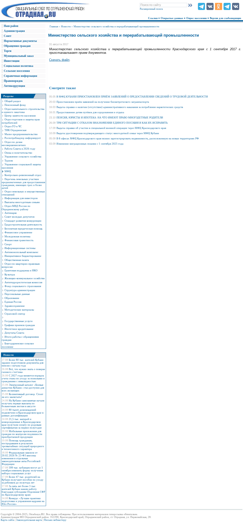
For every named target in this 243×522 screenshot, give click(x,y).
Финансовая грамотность (19, 240)
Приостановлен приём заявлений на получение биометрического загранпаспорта (102, 101)
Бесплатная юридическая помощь (23, 228)
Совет (7, 36)
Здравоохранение (15, 305)
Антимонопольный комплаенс (21, 252)
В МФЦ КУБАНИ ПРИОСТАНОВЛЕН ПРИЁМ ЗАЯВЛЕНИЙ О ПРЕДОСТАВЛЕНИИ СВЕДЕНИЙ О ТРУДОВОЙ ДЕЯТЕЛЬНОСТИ (132, 96)
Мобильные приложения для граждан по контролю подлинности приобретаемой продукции (22, 434)
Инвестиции (11, 61)
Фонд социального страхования (23, 286)
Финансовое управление (18, 232)
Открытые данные (172, 18)
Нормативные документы (20, 41)
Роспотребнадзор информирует (23, 138)
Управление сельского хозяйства (23, 156)
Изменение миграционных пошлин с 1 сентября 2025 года (89, 143)
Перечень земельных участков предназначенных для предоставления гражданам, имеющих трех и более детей (23, 183)
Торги (7, 51)
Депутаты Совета (14, 332)
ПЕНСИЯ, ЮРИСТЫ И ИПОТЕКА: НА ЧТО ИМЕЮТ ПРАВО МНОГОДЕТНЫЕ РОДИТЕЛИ (109, 117)
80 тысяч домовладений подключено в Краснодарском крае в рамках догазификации (22, 412)
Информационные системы (20, 248)
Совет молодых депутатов (19, 216)
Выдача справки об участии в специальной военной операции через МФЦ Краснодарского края (111, 128)
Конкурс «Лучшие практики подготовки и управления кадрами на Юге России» (23, 501)
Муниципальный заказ (19, 56)
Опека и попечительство (18, 152)
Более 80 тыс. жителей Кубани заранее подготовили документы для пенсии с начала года (22, 362)
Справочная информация (20, 76)
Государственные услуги (19, 321)
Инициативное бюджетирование (23, 255)
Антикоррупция (14, 86)
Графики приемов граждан (20, 325)
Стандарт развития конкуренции (23, 220)
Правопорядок (13, 81)
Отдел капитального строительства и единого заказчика (23, 110)
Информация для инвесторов (21, 198)
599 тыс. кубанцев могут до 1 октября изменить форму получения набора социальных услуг (22, 470)
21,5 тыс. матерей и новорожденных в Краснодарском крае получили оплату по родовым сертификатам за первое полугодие (22, 423)
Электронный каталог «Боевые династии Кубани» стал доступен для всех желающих (23, 387)
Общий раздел (13, 101)
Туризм (9, 160)
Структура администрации (20, 290)
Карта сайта (7, 519)
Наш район (11, 26)
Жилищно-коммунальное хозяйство (25, 278)
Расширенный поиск (151, 8)
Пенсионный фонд (15, 104)
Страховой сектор (15, 313)
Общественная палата (17, 260)
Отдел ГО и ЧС (13, 126)
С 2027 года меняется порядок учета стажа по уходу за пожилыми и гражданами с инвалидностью (23, 378)
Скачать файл (59, 60)
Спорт (8, 244)
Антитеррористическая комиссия (23, 282)
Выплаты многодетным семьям (22, 202)
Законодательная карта (29, 519)
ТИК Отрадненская (15, 130)
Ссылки (153, 18)
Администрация (14, 31)
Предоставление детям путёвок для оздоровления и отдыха (90, 112)
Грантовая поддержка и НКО (21, 270)
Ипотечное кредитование (19, 328)
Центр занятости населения (20, 115)
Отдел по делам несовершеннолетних (14, 143)
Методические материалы (19, 309)
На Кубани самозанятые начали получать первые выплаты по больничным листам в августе (23, 403)
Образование (12, 298)
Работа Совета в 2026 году (20, 148)
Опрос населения (196, 18)
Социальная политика (18, 66)
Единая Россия (13, 301)
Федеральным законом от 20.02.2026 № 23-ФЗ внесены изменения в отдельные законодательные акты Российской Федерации (21, 458)
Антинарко (11, 212)
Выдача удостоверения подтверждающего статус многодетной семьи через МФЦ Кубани (107, 133)
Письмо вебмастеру (55, 519)
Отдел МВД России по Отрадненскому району (16, 207)
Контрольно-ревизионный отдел (23, 175)
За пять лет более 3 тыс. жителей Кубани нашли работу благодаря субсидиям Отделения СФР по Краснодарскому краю (23, 490)
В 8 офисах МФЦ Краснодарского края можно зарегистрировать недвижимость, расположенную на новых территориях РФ (127, 138)
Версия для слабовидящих (226, 18)
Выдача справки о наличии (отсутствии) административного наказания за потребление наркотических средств (119, 107)
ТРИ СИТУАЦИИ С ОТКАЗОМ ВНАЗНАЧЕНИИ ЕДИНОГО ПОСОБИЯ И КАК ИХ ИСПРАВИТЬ (112, 122)
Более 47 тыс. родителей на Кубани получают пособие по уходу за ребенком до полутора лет (22, 479)
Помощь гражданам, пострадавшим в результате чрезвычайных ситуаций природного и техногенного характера (23, 444)
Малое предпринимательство (21, 134)
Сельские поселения (17, 71)
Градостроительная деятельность (23, 224)
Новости (66, 26)
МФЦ (8, 171)
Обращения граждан (17, 46)
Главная (54, 26)
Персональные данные (17, 294)
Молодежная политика (17, 236)
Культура (10, 274)
